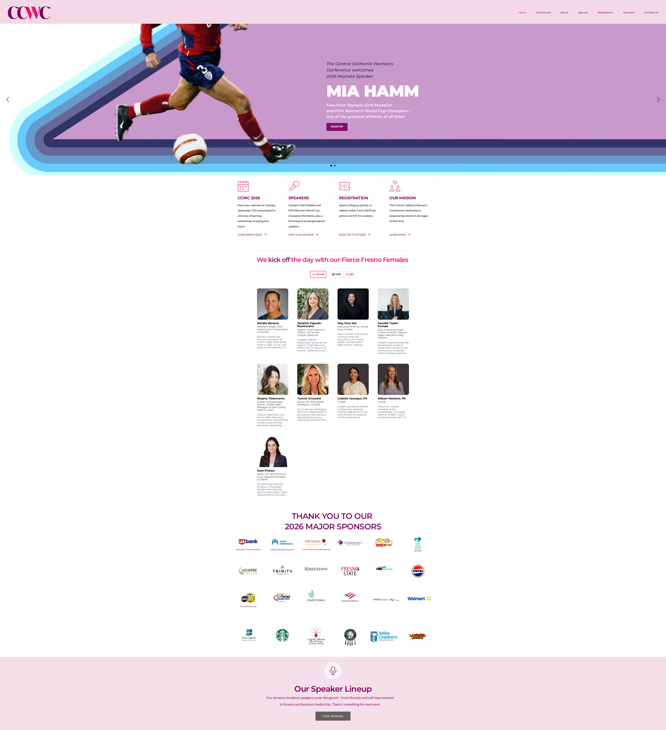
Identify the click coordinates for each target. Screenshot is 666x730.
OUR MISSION (402, 198)
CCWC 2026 (249, 198)
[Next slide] (658, 99)
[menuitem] (522, 12)
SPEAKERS (298, 198)
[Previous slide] (7, 99)
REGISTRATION (353, 198)
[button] (273, 321)
